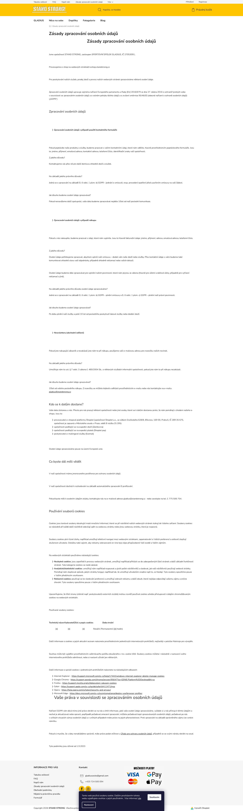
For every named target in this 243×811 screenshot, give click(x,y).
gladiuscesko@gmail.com (96, 775)
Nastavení (89, 804)
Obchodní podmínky (43, 790)
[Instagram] (88, 789)
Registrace (203, 2)
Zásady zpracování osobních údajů (89, 2)
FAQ (54, 2)
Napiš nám (66, 2)
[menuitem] (38, 20)
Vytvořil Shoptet (201, 808)
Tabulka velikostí (40, 2)
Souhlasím (154, 797)
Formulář (38, 797)
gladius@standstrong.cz (60, 391)
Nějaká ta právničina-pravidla (47, 794)
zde (139, 798)
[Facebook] (82, 789)
